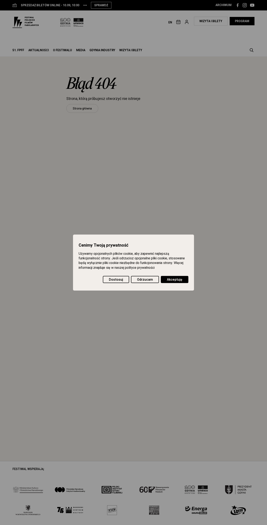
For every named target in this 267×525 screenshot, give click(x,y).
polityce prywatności (140, 267)
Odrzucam (145, 279)
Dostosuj (116, 279)
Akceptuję (174, 279)
